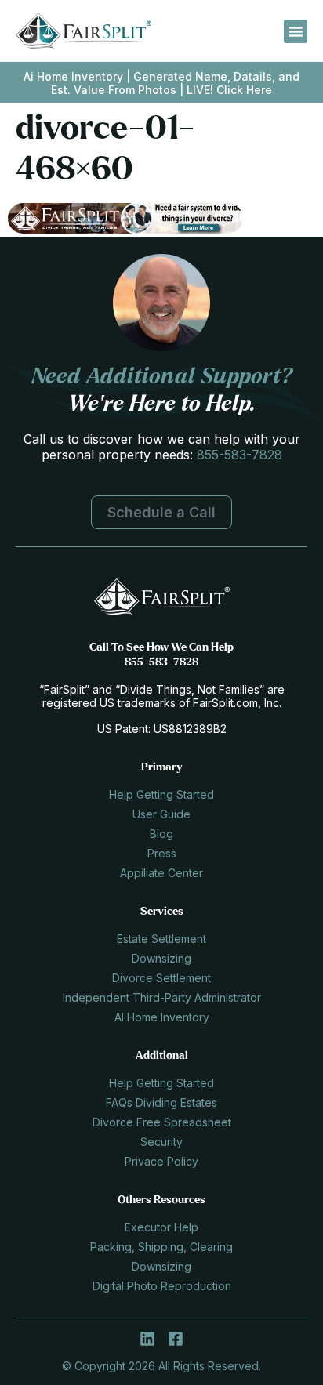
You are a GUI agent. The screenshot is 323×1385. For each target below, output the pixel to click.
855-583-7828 (239, 454)
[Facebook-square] (175, 1339)
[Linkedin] (147, 1339)
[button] (295, 31)
